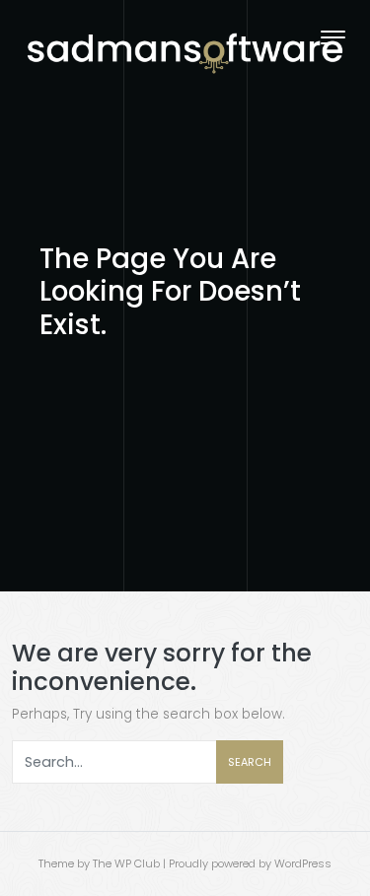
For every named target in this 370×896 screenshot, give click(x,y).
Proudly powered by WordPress (250, 863)
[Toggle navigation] (333, 37)
